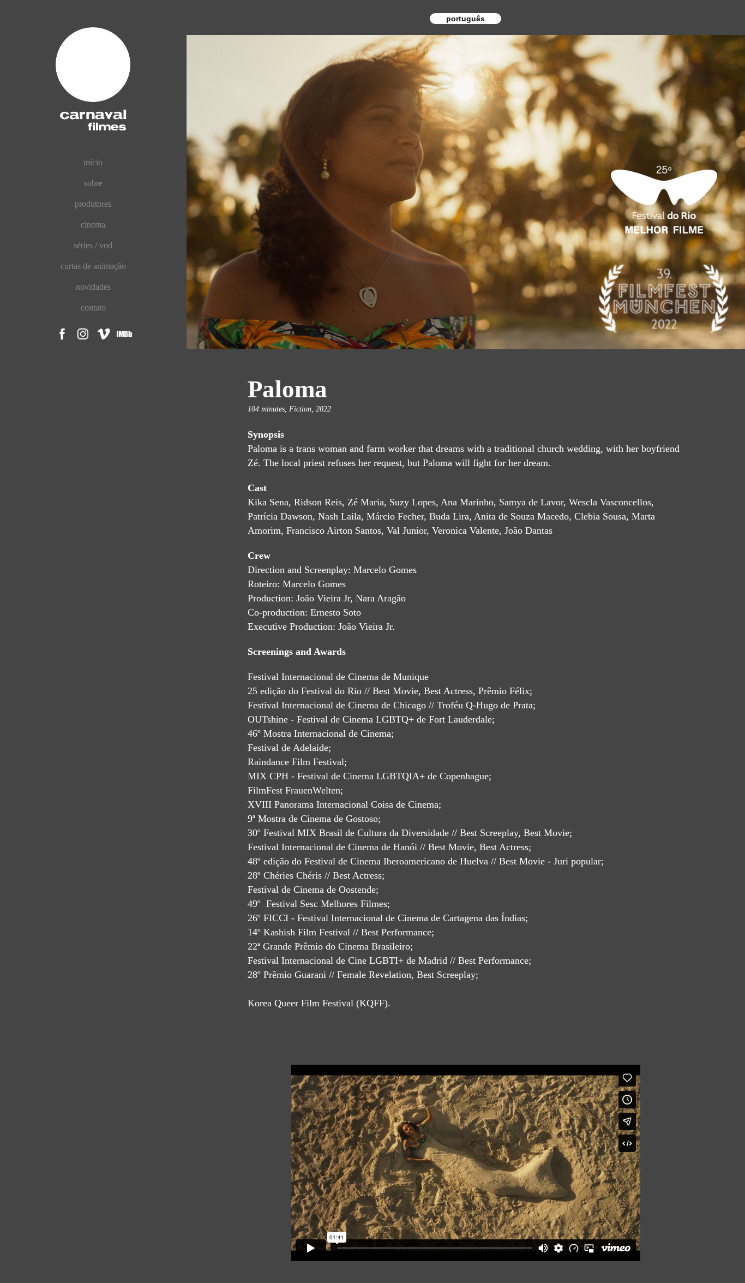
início (93, 162)
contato (93, 307)
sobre (93, 183)
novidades (93, 286)
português (465, 18)
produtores (93, 203)
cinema (93, 224)
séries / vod (93, 245)
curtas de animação (93, 266)
